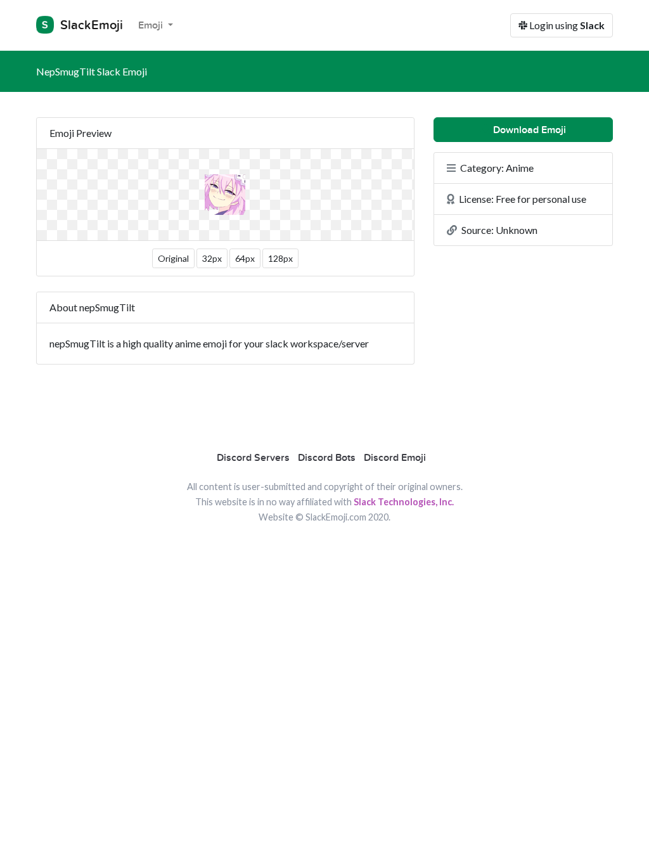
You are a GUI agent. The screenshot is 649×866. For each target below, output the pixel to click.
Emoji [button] (151, 25)
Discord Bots (327, 457)
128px (280, 258)
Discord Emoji (395, 457)
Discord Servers (253, 457)
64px (245, 258)
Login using (566, 25)
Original (173, 258)
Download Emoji (528, 130)
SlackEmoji (90, 25)
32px (212, 258)
